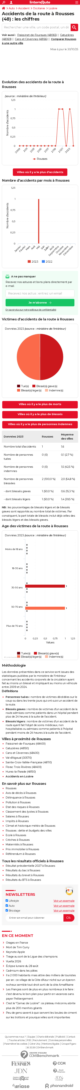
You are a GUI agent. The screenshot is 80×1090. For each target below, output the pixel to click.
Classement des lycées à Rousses (27, 811)
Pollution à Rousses (18, 802)
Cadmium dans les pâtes (22, 970)
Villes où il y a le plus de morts (40, 404)
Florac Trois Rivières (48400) (23, 767)
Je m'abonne (38, 302)
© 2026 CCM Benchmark (40, 1047)
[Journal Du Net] (21, 1071)
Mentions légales (50, 1044)
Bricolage (14, 910)
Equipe (31, 1037)
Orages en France (17, 942)
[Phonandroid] (59, 1086)
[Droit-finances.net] (59, 1071)
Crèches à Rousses (18, 839)
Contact (71, 1037)
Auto (12, 8)
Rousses (11, 788)
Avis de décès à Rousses (21, 793)
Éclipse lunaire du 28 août (22, 966)
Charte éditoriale (45, 1037)
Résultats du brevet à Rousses (25, 875)
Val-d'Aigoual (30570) (19, 757)
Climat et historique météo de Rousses (30, 825)
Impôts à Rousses (17, 821)
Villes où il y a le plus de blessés (40, 414)
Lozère (53, 8)
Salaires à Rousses (17, 816)
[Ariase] (21, 1086)
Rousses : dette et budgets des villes (29, 830)
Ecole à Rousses (16, 835)
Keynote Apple (15, 952)
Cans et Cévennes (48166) (31, 39)
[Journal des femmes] (21, 1063)
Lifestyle (13, 900)
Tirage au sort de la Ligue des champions (32, 956)
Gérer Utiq (34, 1044)
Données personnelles (60, 1040)
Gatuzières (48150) (17, 748)
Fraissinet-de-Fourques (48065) (37, 35)
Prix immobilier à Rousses (22, 849)
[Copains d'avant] (21, 1078)
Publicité (60, 1037)
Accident (23, 8)
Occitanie (39, 8)
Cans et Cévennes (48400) (22, 753)
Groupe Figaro (68, 1044)
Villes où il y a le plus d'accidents (40, 172)
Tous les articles (17, 1040)
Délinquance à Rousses (20, 797)
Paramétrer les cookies (15, 1044)
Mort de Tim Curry (17, 947)
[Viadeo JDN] (59, 1078)
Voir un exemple (64, 900)
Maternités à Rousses (19, 844)
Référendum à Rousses (21, 854)
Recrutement (40, 1040)
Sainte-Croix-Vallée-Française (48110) (29, 762)
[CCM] (59, 1063)
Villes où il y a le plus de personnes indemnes (40, 424)
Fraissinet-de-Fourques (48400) (25, 743)
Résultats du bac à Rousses (23, 870)
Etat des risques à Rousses (22, 807)
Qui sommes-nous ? (15, 1037)
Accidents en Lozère (19, 776)
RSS (29, 1040)
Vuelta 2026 (13, 961)
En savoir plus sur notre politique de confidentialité (31, 309)
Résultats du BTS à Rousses (23, 880)
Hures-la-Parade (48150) (21, 771)
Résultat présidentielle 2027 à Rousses (30, 865)
